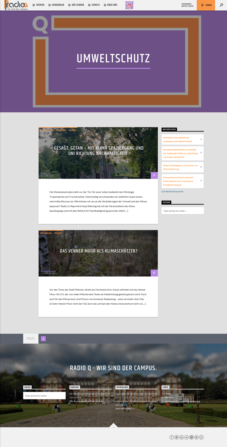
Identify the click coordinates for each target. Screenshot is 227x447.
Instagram (46, 233)
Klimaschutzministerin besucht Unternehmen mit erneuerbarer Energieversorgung (178, 181)
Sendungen (58, 5)
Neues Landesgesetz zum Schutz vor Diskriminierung (180, 167)
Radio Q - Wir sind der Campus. (113, 368)
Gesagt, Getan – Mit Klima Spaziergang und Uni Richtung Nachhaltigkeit (99, 150)
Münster (61, 130)
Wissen (72, 130)
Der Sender (78, 5)
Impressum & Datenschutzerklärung (182, 401)
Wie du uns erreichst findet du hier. (86, 401)
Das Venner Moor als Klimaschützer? (99, 251)
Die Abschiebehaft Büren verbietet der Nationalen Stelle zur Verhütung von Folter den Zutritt (180, 153)
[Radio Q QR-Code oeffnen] (129, 5)
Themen (40, 5)
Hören (208, 5)
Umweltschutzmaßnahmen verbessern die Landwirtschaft (177, 139)
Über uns (112, 5)
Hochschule (46, 130)
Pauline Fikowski (48, 271)
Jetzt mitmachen (123, 408)
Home (168, 393)
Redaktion (45, 173)
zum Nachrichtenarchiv (172, 191)
